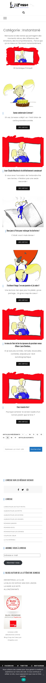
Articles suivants (26, 437)
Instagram (39, 666)
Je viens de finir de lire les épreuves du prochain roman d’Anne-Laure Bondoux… (23, 345)
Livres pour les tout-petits (14, 507)
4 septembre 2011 (35, 336)
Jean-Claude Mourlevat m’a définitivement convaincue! (23, 170)
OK (24, 680)
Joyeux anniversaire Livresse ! (23, 112)
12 (37, 434)
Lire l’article (23, 127)
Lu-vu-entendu (9, 540)
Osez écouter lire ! (23, 407)
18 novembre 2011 (35, 164)
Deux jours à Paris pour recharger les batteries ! (23, 230)
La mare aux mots (12, 586)
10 (30, 434)
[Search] (23, 12)
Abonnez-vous (13, 562)
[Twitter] (23, 489)
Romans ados (9, 527)
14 (3, 437)
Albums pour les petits (13, 511)
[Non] (43, 675)
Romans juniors (10, 523)
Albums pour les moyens (13, 515)
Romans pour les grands (14, 531)
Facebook (9, 666)
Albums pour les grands (13, 519)
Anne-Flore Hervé (14, 106)
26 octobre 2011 (36, 224)
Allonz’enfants (11, 589)
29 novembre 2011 (35, 106)
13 (41, 434)
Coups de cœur (10, 535)
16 (11, 437)
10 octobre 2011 (36, 279)
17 (15, 437)
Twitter (24, 666)
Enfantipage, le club (14, 580)
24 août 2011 (37, 400)
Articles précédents (11, 434)
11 (33, 434)
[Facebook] (18, 489)
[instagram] (27, 489)
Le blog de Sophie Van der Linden (20, 583)
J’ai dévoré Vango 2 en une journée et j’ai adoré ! (23, 285)
